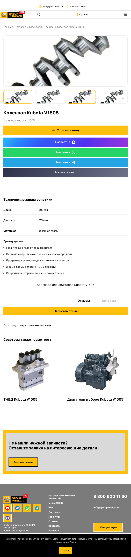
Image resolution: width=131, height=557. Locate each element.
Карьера (53, 530)
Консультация (108, 527)
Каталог (21, 26)
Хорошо (65, 550)
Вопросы (109, 300)
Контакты (54, 525)
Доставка (54, 512)
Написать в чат (65, 172)
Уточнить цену (68, 130)
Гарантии (54, 516)
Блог (51, 507)
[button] (8, 98)
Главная (8, 26)
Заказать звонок (23, 462)
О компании (55, 502)
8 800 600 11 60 (78, 6)
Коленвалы (35, 26)
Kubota (50, 26)
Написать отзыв (66, 311)
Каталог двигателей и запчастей (61, 497)
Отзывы (83, 300)
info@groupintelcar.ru (53, 6)
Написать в (62, 142)
